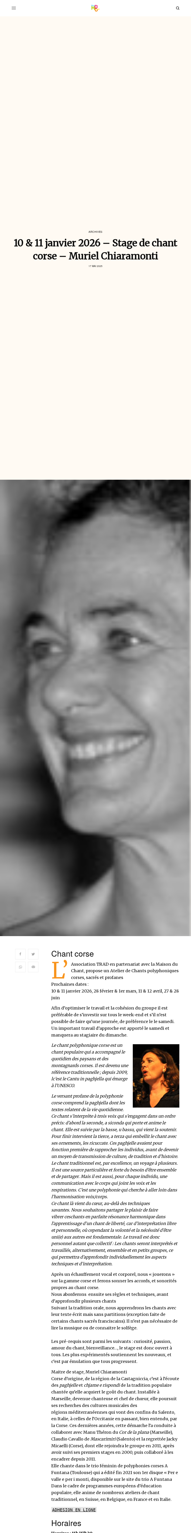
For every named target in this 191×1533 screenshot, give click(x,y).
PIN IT (159, 1076)
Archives (95, 231)
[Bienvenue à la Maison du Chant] (95, 8)
